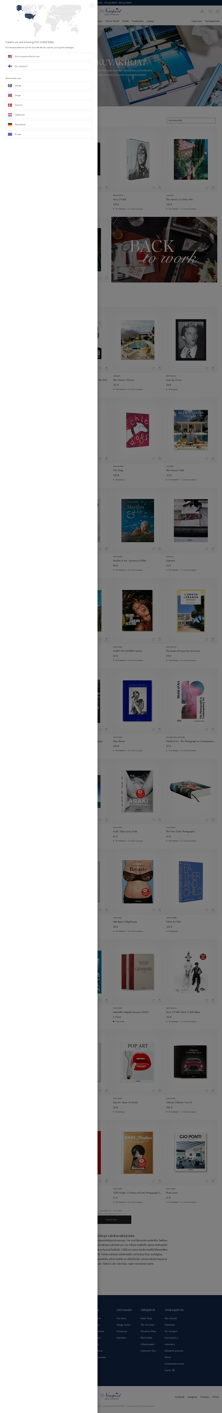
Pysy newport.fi (21, 66)
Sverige (18, 85)
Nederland (19, 114)
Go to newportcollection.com (27, 56)
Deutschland (20, 124)
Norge (18, 95)
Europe (18, 134)
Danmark (19, 105)
